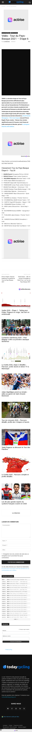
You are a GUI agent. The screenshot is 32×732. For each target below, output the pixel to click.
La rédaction (7, 41)
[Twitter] (7, 45)
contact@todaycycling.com (9, 697)
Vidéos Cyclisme (14, 32)
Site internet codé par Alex (11, 716)
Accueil (3, 6)
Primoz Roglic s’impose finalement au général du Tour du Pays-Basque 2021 (8, 279)
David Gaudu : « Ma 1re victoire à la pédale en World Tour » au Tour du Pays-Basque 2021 (23, 279)
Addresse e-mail (7, 636)
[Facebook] (3, 45)
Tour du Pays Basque (11, 6)
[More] (22, 45)
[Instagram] (16, 708)
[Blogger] (8, 708)
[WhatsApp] (14, 45)
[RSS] (20, 708)
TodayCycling (8, 649)
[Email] (18, 45)
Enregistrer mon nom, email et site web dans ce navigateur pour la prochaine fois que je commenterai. (15, 555)
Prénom (4, 630)
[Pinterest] (10, 45)
